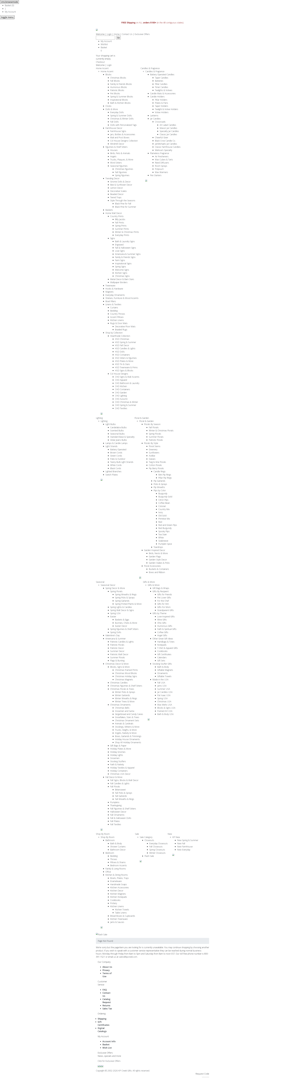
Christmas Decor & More (117, 663)
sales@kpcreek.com (128, 956)
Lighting (99, 418)
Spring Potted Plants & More (128, 603)
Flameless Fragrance (159, 153)
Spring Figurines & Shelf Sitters (124, 629)
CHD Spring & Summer (125, 405)
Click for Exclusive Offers (109, 1060)
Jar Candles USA (165, 692)
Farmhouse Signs (118, 131)
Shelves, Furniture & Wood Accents (121, 298)
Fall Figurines (121, 172)
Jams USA (162, 685)
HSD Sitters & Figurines (126, 358)
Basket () (9, 5)
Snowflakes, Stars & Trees (127, 717)
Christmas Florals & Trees (122, 688)
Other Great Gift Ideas (162, 638)
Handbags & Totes (165, 641)
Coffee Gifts (162, 632)
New (170, 833)
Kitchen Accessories (119, 887)
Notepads (161, 644)
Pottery (113, 903)
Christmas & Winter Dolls (122, 118)
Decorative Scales (118, 191)
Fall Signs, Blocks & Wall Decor (124, 780)
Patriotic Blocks (117, 90)
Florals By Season (152, 424)
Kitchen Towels (122, 909)
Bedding (114, 310)
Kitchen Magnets (118, 893)
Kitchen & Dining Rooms (116, 874)
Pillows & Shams (118, 862)
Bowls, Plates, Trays (119, 878)
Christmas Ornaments (120, 704)
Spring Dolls (115, 632)
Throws (113, 859)
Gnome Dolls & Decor (120, 181)
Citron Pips (163, 499)
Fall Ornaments (117, 814)
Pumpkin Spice (165, 543)
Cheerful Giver (161, 137)
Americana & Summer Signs (128, 254)
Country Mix (164, 509)
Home (117, 34)
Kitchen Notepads (118, 896)
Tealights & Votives (163, 90)
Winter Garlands (122, 695)
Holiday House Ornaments (127, 739)
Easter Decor (121, 625)
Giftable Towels (164, 676)
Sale (137, 833)
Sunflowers (154, 452)
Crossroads (160, 121)
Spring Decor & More (115, 588)
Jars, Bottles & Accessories (122, 134)
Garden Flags (155, 556)
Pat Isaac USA (163, 695)
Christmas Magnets (124, 679)
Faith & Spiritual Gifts (166, 629)
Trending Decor (112, 178)
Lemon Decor (116, 187)
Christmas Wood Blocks (126, 673)
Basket (104, 49)
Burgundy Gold (165, 496)
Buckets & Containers (159, 569)
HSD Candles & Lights (125, 348)
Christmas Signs (122, 276)
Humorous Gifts (164, 625)
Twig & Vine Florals (157, 462)
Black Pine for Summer (125, 206)
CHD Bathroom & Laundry (127, 383)
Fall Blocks (115, 80)
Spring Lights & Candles (121, 607)
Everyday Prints (122, 235)
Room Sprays (161, 165)
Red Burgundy (165, 528)
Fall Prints (119, 222)
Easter (113, 616)
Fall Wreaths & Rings (124, 799)
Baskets (109, 209)
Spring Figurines (122, 175)
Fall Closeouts (156, 846)
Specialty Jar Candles (169, 131)
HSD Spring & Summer (125, 342)
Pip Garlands (159, 480)
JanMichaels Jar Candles (166, 143)
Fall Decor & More (113, 777)
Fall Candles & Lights (119, 783)
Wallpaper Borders (118, 282)
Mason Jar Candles (168, 128)
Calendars (162, 657)
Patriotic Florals (156, 439)
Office (108, 871)
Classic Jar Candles (168, 134)
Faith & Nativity (117, 764)
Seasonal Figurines (118, 165)
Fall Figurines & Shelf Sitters (123, 808)
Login (109, 34)
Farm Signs (120, 260)
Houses (114, 150)
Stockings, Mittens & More (127, 726)
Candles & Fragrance (150, 68)
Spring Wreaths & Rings (126, 594)
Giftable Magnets (165, 670)
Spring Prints (121, 225)
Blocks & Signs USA (166, 707)
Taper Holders (161, 106)
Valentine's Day (112, 635)
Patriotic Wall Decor (119, 654)
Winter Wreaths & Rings (126, 698)
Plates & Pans (161, 102)
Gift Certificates (164, 654)
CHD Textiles (121, 408)
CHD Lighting (121, 395)
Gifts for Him (163, 603)
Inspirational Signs (123, 263)
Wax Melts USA (164, 704)
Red (160, 521)
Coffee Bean (164, 502)
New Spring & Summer (187, 840)
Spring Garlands (122, 600)
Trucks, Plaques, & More (121, 159)
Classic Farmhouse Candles (167, 146)
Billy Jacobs (120, 219)
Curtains (114, 307)
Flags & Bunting (117, 660)
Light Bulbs (110, 424)
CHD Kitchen (121, 386)
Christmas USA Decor (120, 773)
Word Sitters (116, 162)
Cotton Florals (155, 465)
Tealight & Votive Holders (166, 109)
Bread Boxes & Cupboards (122, 915)
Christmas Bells (122, 707)
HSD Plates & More (124, 361)
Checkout (100, 61)
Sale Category (146, 837)
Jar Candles (155, 118)
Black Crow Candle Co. (165, 140)
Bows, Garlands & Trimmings (128, 736)
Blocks (108, 74)
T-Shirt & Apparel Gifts (167, 648)
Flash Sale (149, 856)
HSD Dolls (120, 351)
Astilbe (152, 455)
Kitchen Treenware (119, 919)
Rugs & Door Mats (118, 323)
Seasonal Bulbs (117, 433)
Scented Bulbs (117, 430)
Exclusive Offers (142, 34)
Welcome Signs (122, 269)
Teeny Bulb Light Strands (121, 462)
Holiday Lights (116, 755)
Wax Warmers (161, 172)
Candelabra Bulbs (118, 427)
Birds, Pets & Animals (120, 153)
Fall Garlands (121, 796)
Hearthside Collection (120, 335)
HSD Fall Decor (122, 345)
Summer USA (163, 688)
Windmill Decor (117, 143)
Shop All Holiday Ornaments (128, 742)
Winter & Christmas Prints (127, 232)
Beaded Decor (117, 194)
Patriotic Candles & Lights (122, 641)
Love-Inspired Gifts (166, 616)
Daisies (152, 458)
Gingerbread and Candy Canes (129, 714)
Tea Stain (162, 534)
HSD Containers (122, 354)
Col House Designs (119, 373)
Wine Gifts (162, 619)
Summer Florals (156, 436)
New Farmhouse (185, 846)
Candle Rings (159, 471)
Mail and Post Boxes (119, 137)
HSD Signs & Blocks (124, 370)
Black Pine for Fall (123, 203)
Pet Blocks (115, 93)
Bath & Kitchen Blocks (120, 102)
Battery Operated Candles (162, 74)
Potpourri (159, 169)
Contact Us (127, 34)
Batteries (159, 80)
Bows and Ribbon (157, 572)
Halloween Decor (118, 811)
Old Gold (162, 515)
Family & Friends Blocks (121, 84)
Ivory (160, 512)
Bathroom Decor (118, 849)
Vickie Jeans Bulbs (118, 439)
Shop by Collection (114, 332)
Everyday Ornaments (115, 295)
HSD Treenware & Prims (126, 367)
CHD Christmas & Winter (126, 402)
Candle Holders (157, 96)
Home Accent (102, 68)
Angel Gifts (162, 635)
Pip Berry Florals (156, 468)
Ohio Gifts (161, 622)
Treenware (110, 285)
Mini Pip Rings (164, 474)
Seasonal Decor (108, 585)
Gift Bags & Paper (118, 745)
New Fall (181, 843)
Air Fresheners (161, 156)
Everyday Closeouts (158, 843)
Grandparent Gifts (165, 610)
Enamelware (116, 881)
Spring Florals (155, 433)
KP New (176, 837)
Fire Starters (155, 175)
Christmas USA (164, 701)
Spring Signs (120, 266)
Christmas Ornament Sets (127, 720)
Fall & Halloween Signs (125, 247)
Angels (113, 156)
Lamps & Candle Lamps (116, 443)
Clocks (108, 106)
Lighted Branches (113, 471)
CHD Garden (121, 392)
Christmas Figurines (124, 169)
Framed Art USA (164, 711)
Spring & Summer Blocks (121, 96)
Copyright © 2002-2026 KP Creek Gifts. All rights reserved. (123, 1070)
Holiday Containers (119, 770)
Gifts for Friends (164, 594)
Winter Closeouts (157, 852)
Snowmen (114, 758)
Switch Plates (111, 474)
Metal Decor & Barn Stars (122, 279)
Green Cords (116, 455)
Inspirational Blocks (119, 99)
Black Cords (115, 468)
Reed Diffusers (162, 162)
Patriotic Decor (117, 648)
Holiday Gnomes (117, 751)
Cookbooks (162, 651)
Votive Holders (161, 112)
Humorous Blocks (118, 87)
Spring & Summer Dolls (121, 115)
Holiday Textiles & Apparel (122, 767)
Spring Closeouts (157, 849)
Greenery (153, 449)
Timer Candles (161, 87)
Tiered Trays (115, 197)
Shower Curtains (118, 846)
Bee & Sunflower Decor (121, 184)
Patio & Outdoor (117, 458)
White (161, 537)
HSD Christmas (122, 339)
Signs (112, 238)
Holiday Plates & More (120, 748)
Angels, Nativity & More (126, 733)
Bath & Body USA (165, 714)
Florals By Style (151, 443)
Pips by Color (160, 490)
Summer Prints (122, 228)
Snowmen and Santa (124, 711)
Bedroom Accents (118, 865)
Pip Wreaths (159, 487)
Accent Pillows (117, 317)
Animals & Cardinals (124, 723)
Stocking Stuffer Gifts (162, 663)
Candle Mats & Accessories (163, 93)
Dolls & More (111, 109)
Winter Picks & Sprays (125, 692)
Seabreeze (163, 540)
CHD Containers (122, 389)
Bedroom (109, 852)
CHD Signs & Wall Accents (127, 376)
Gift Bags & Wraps (160, 588)
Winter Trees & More (125, 701)
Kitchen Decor (116, 890)
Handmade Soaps (118, 884)
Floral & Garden (142, 418)
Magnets (109, 291)
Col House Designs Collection (124, 140)
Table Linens (121, 912)
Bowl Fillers (110, 301)
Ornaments (162, 673)
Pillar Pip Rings (165, 477)
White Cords (116, 465)
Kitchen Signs (121, 272)
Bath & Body (163, 666)
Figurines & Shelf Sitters (116, 146)
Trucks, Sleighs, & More (126, 729)
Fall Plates (115, 821)
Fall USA (161, 682)
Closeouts (149, 840)
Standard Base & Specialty (122, 436)
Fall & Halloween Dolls (120, 818)
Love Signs (120, 250)
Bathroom (110, 840)
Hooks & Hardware (114, 288)
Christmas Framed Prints (126, 670)
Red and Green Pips (167, 525)
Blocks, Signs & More (120, 666)
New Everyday (183, 849)
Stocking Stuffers (118, 761)
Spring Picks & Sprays (125, 597)
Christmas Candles (119, 682)
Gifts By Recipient (160, 591)
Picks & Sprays (160, 484)
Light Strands (111, 446)
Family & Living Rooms (115, 868)
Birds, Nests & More (158, 553)
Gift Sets (161, 660)
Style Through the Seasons (122, 200)
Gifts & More (149, 581)
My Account (10, 11)
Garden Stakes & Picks (159, 562)
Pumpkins (114, 802)
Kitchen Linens (117, 320)
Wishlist (104, 44)
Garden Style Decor (158, 559)
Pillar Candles (161, 84)
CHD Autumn (121, 398)
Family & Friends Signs (125, 257)
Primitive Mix (164, 518)
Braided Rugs (121, 329)
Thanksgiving (116, 805)
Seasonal (100, 581)
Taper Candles (161, 77)
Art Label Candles (168, 124)
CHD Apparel (121, 379)
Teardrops (158, 547)
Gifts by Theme (159, 613)
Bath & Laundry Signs (125, 241)
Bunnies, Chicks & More (126, 622)
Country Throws (117, 313)
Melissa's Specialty (163, 150)
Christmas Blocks (118, 77)
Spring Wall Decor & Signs (122, 610)
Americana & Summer (115, 638)
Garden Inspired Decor (154, 550)
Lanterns (154, 115)
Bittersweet (120, 789)
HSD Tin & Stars (122, 364)
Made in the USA (160, 679)
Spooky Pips (164, 531)
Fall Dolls (114, 121)
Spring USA (115, 613)
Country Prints (117, 216)
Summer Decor (117, 651)
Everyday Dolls (117, 112)
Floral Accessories (152, 565)
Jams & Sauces (117, 922)
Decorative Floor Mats (125, 326)
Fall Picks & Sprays (123, 792)
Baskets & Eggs (122, 619)
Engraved (119, 244)
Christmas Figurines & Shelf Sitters (126, 685)
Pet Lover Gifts (164, 597)
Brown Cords (116, 452)
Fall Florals (154, 427)
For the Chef (163, 600)
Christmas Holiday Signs (126, 676)
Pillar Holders (161, 99)
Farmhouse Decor (113, 128)
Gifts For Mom (163, 607)
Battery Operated (118, 449)
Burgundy (162, 493)
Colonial (162, 506)
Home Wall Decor (113, 213)
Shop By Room (103, 833)
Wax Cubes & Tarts (164, 159)
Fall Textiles (115, 824)
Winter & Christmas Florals (161, 430)
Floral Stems (154, 446)
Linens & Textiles (113, 304)
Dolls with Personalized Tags (123, 124)
